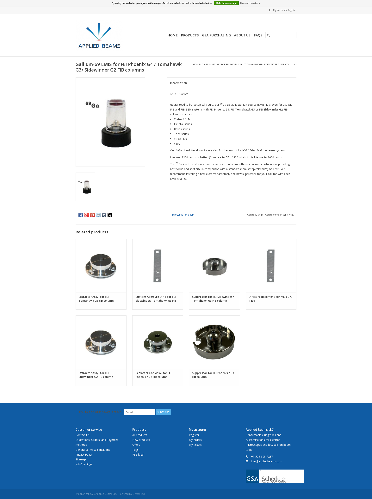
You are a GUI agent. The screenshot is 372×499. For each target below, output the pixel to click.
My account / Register (284, 10)
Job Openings (84, 464)
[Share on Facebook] (80, 215)
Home (173, 35)
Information (178, 83)
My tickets (195, 444)
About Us (242, 35)
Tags (135, 450)
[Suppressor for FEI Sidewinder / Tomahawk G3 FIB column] (214, 265)
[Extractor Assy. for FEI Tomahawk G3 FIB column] (101, 265)
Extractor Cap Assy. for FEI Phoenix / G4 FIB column (153, 375)
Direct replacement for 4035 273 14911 (270, 298)
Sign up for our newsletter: (98, 412)
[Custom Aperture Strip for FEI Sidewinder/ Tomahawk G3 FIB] (157, 265)
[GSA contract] (271, 476)
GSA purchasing (216, 35)
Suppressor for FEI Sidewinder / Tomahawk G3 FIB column (213, 298)
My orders (195, 440)
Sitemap (81, 459)
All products (139, 435)
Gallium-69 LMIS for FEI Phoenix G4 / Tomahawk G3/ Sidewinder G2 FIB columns (249, 64)
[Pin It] (92, 215)
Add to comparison (276, 214)
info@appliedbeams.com (266, 461)
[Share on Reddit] (98, 215)
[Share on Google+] (86, 215)
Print (291, 214)
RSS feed (138, 454)
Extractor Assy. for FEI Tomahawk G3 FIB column (96, 298)
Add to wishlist (255, 214)
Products (190, 35)
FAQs (258, 35)
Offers (136, 444)
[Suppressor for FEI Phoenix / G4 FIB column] (214, 342)
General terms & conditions (93, 450)
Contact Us (83, 435)
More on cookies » (250, 3)
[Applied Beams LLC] (105, 35)
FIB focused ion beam (182, 214)
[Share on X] (110, 215)
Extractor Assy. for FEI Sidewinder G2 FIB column (96, 375)
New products (141, 440)
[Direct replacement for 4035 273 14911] (271, 265)
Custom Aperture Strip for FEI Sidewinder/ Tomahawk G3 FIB (155, 298)
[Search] (268, 35)
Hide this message (226, 3)
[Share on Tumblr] (104, 215)
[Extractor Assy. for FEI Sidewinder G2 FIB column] (101, 342)
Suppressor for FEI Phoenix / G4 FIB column (213, 375)
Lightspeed (139, 494)
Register (194, 435)
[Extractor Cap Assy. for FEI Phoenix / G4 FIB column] (157, 342)
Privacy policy (84, 454)
